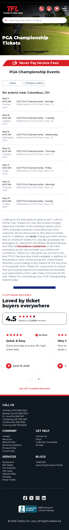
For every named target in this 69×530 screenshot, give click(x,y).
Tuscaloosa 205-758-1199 (14, 419)
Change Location (34, 83)
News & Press (8, 442)
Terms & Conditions (11, 445)
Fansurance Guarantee (31, 246)
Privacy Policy (9, 448)
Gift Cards (7, 471)
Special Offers (9, 474)
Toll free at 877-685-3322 (14, 410)
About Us (7, 439)
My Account (8, 462)
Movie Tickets (9, 479)
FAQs (38, 439)
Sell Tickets (7, 465)
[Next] (38, 379)
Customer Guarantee (46, 442)
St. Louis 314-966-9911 (13, 416)
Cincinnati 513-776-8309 (14, 425)
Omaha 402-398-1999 (13, 422)
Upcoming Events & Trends (49, 465)
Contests (6, 477)
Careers (6, 436)
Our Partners (9, 468)
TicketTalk (41, 462)
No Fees (39, 445)
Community (8, 451)
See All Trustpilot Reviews (34, 388)
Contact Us (41, 436)
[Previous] (30, 379)
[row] (34, 103)
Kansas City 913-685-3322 (15, 413)
